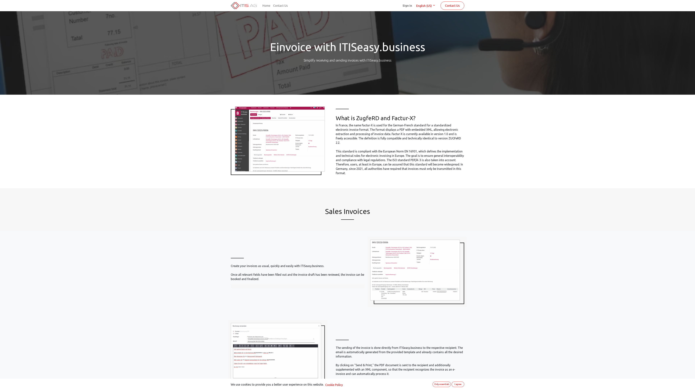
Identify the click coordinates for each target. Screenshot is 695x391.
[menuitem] (266, 5)
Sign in (407, 5)
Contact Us (452, 5)
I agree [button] (458, 384)
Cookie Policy (334, 384)
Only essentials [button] (441, 384)
